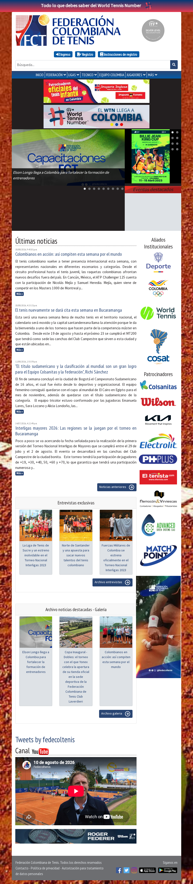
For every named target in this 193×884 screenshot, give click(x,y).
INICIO (40, 74)
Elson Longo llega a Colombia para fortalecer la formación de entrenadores (35, 662)
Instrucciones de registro (120, 54)
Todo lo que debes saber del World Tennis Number (91, 5)
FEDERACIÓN (54, 74)
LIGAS (72, 74)
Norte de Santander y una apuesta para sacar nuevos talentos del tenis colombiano (76, 555)
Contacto (22, 868)
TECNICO (87, 74)
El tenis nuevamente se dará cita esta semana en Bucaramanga (68, 310)
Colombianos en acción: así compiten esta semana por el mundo (68, 254)
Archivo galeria (112, 713)
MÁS (151, 74)
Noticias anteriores (113, 487)
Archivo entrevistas (109, 582)
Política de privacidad (45, 868)
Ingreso (65, 54)
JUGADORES (134, 74)
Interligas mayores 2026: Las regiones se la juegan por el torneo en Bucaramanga (76, 431)
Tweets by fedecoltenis (45, 739)
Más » (19, 293)
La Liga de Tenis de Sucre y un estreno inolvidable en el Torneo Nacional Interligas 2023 (36, 555)
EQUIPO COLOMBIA (111, 74)
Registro (87, 54)
